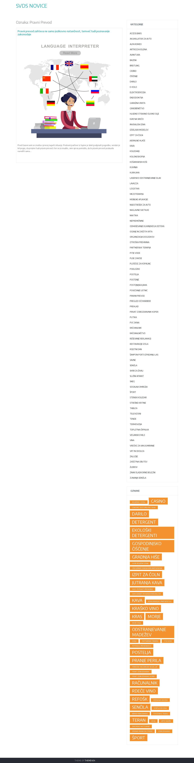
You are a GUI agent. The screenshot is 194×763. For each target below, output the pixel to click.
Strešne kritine (138, 403)
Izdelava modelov (139, 130)
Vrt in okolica (137, 451)
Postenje (134, 279)
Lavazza (134, 183)
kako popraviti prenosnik (142, 589)
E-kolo (133, 87)
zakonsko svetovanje (141, 726)
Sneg (132, 381)
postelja (141, 652)
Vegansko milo (137, 435)
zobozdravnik (164, 731)
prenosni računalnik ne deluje (144, 667)
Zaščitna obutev (138, 461)
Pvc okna (134, 322)
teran (139, 719)
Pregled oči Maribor (140, 301)
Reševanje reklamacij (140, 338)
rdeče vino (144, 690)
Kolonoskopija (137, 156)
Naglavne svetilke (139, 210)
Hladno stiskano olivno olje (144, 114)
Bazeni (133, 60)
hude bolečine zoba (140, 563)
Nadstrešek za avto (140, 205)
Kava (132, 146)
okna (134, 641)
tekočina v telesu (160, 714)
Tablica (133, 408)
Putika (133, 317)
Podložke (135, 269)
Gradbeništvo (137, 108)
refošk (139, 698)
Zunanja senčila (138, 478)
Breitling (134, 65)
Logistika (134, 188)
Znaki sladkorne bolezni (142, 472)
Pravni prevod (137, 296)
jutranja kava (147, 582)
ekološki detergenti (144, 533)
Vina (132, 440)
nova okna (136, 623)
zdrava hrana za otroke (142, 731)
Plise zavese (136, 258)
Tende (133, 419)
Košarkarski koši (138, 162)
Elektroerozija (138, 92)
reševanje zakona (160, 700)
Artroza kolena (138, 49)
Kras (137, 616)
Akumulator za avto (141, 39)
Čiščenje (134, 76)
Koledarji (134, 151)
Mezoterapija (137, 194)
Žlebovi (133, 467)
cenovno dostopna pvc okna (144, 507)
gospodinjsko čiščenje (146, 546)
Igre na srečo (137, 119)
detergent (144, 522)
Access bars (136, 33)
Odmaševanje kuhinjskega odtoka (147, 226)
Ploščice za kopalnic (140, 263)
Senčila (133, 365)
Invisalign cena (137, 124)
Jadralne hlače (137, 140)
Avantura (135, 55)
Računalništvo (137, 333)
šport (138, 737)
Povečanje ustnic (139, 290)
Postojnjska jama (138, 285)
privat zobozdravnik (140, 672)
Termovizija (136, 424)
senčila (140, 707)
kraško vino (145, 608)
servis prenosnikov (140, 714)
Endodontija (136, 97)
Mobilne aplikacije (139, 199)
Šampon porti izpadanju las (144, 354)
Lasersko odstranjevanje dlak (145, 178)
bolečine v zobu (138, 502)
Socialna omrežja (139, 387)
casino (158, 501)
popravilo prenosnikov (141, 646)
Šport (133, 392)
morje (154, 616)
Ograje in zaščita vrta (141, 231)
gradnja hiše (146, 556)
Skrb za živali (136, 370)
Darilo (133, 81)
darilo (139, 513)
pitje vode (168, 641)
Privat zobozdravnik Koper (144, 312)
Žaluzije (134, 456)
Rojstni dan (136, 349)
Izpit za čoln (136, 135)
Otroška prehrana (139, 242)
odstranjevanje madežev (149, 632)
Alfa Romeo (136, 44)
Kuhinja (133, 167)
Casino (133, 71)
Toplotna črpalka (139, 429)
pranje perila (146, 660)
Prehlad (134, 306)
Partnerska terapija (140, 247)
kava (137, 600)
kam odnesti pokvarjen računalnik (146, 594)
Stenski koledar (138, 397)
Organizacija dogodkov (142, 237)
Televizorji (135, 413)
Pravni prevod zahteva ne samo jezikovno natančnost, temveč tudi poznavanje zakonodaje (64, 32)
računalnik (144, 682)
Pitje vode (135, 253)
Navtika (134, 215)
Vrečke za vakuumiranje (142, 445)
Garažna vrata (137, 103)
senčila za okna (160, 708)
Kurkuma (134, 172)
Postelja (134, 274)
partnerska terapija (150, 641)
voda (153, 721)
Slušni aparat (137, 376)
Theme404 (90, 760)
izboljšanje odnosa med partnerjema (147, 568)
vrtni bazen (166, 721)
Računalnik (136, 328)
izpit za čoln (146, 574)
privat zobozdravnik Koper (143, 676)
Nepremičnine (137, 221)
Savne (133, 360)
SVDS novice (31, 5)
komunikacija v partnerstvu (159, 601)
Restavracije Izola (139, 344)
